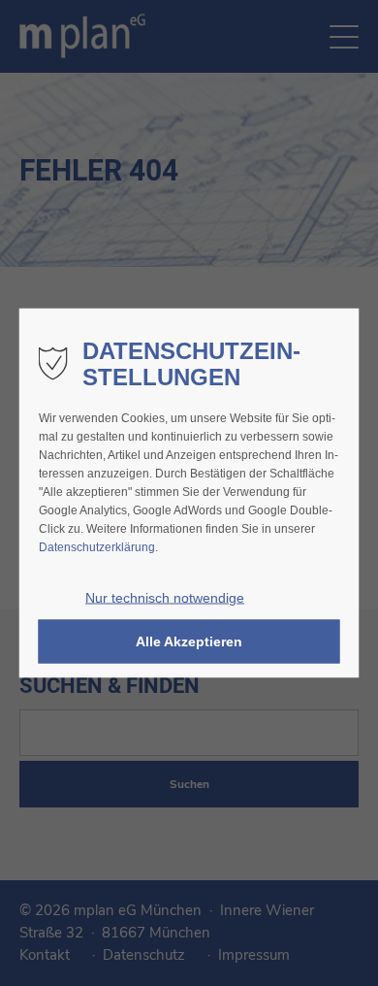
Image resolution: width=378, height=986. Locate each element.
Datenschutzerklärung (97, 547)
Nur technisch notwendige (164, 598)
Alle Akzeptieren (189, 642)
